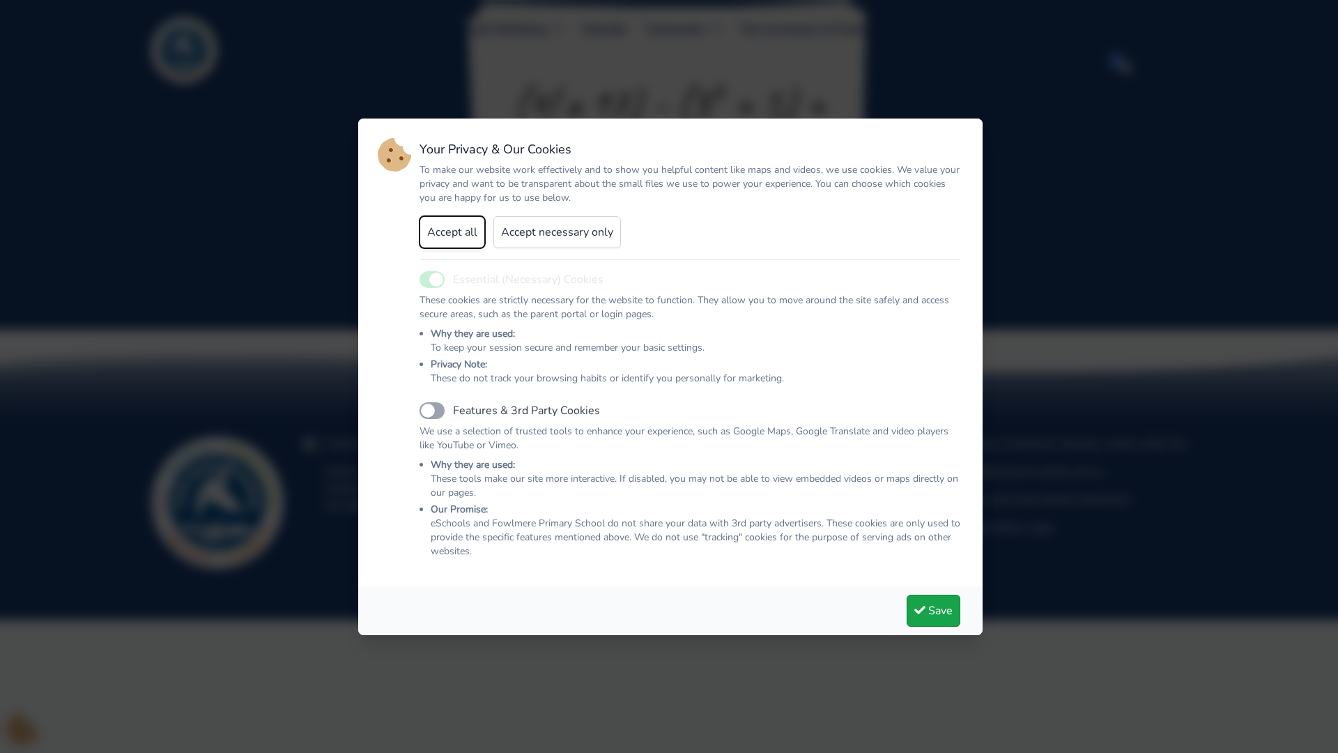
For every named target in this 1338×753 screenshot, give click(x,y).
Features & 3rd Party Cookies (526, 410)
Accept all (452, 232)
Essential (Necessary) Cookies (528, 279)
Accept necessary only (557, 232)
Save (939, 610)
